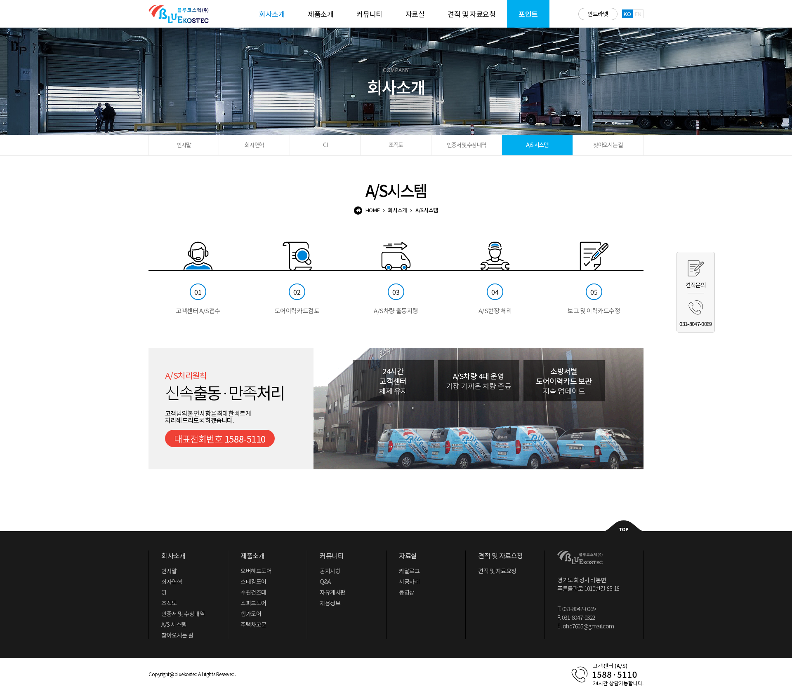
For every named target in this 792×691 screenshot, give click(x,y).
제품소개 (320, 14)
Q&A (325, 581)
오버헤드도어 (255, 571)
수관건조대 (253, 592)
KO (627, 14)
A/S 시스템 (537, 145)
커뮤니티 (369, 14)
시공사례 (409, 581)
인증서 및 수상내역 (466, 145)
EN (638, 14)
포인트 (528, 14)
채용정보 (330, 603)
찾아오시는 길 (607, 145)
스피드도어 (253, 603)
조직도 (396, 145)
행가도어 (250, 613)
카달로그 (409, 571)
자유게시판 (333, 592)
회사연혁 (254, 145)
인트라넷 (597, 13)
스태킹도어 (253, 581)
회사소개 (272, 14)
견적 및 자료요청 (471, 14)
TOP (624, 525)
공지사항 (330, 571)
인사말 (184, 145)
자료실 (415, 14)
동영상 (407, 592)
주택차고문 (253, 624)
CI (325, 145)
